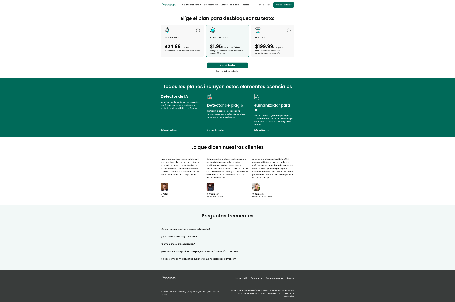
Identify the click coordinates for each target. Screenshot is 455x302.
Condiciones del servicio (283, 290)
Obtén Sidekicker (227, 65)
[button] (227, 229)
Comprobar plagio (275, 278)
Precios (290, 278)
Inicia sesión (264, 5)
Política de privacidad (261, 290)
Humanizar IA (241, 278)
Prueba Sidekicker (283, 5)
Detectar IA (256, 278)
